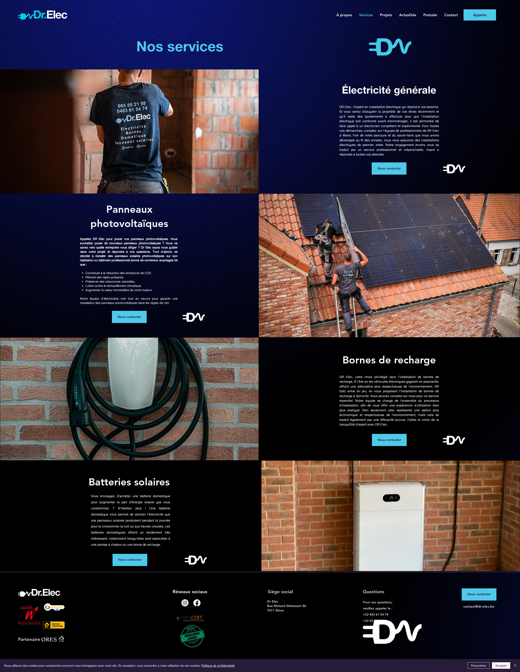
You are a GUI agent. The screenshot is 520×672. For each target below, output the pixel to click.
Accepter (501, 665)
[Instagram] (184, 602)
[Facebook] (196, 602)
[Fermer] (515, 665)
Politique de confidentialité (218, 665)
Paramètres (478, 665)
